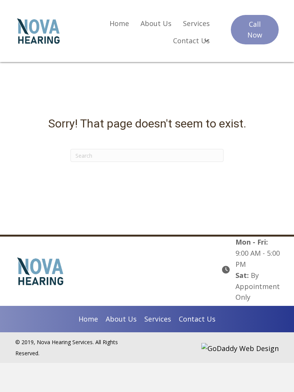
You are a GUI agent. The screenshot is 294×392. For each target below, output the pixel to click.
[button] (255, 30)
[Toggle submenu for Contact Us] (206, 40)
